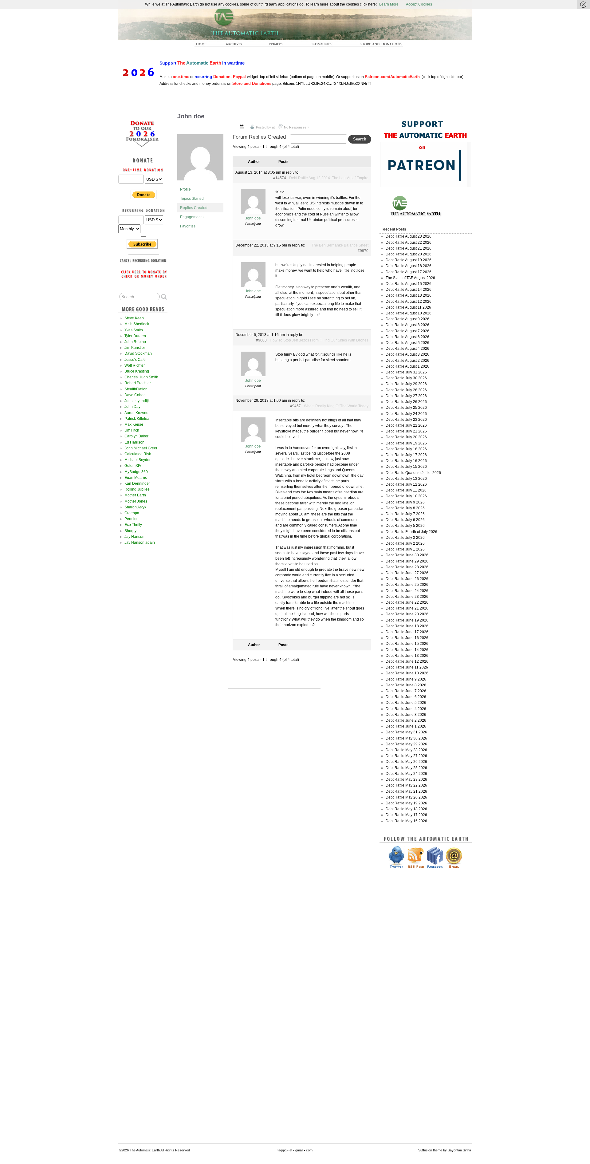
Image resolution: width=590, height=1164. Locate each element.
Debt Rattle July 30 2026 (406, 378)
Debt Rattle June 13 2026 (407, 655)
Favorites (187, 226)
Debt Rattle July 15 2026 (406, 466)
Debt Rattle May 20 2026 (406, 797)
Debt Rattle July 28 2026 (406, 390)
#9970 (363, 251)
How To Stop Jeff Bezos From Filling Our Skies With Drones (319, 340)
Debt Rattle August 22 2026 (408, 242)
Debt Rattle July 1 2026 (405, 549)
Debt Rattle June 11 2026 (407, 667)
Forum (322, 46)
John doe (190, 116)
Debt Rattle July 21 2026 (406, 431)
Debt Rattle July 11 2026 (406, 490)
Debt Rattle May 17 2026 (406, 815)
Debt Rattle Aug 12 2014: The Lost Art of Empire (328, 178)
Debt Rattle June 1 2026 (406, 726)
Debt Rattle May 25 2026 (406, 768)
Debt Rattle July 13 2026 (406, 478)
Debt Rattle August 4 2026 (407, 348)
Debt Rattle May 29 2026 (406, 744)
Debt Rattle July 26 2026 (406, 402)
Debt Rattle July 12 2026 (406, 484)
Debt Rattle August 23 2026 (408, 236)
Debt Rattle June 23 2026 (407, 596)
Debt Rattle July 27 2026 (406, 396)
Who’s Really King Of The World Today (336, 406)
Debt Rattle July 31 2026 (406, 372)
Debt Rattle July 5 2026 (405, 525)
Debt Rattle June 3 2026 (406, 714)
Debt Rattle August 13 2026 (408, 295)
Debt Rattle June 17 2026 (407, 632)
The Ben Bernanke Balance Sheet (340, 245)
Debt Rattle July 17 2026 (406, 455)
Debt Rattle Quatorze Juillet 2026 (413, 473)
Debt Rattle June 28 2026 (407, 567)
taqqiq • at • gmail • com (295, 1150)
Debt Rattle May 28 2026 (406, 750)
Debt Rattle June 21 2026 (407, 608)
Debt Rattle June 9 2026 (406, 679)
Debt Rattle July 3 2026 (405, 537)
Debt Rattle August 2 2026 (407, 360)
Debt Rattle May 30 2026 (406, 738)
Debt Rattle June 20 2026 (407, 614)
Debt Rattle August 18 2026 (408, 266)
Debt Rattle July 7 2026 (405, 514)
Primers (278, 46)
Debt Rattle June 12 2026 (407, 661)
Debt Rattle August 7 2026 (407, 331)
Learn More (389, 4)
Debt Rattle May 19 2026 (406, 803)
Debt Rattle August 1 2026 (407, 366)
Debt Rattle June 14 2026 (407, 650)
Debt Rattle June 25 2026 (407, 584)
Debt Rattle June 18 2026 (407, 626)
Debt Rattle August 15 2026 (408, 284)
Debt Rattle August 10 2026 (408, 313)
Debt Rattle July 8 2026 (405, 508)
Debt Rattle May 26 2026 (406, 762)
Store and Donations (373, 46)
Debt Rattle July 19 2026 (406, 443)
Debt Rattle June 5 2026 (406, 702)
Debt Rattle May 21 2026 (406, 791)
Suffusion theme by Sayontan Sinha (444, 1150)
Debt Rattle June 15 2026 (407, 643)
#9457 (295, 406)
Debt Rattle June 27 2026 (407, 573)
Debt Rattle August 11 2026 (408, 307)
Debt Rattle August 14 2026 (408, 289)
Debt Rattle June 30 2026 (407, 555)
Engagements (191, 217)
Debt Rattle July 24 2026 (406, 414)
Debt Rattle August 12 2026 (408, 301)
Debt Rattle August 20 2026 (408, 254)
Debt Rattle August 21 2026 (408, 248)
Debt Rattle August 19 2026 (408, 260)
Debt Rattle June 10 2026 (407, 673)
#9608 (261, 340)
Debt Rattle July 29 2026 (406, 384)
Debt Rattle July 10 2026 (406, 496)
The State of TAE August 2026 (410, 278)
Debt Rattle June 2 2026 (406, 720)
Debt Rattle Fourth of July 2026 (411, 532)
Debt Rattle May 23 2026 (406, 779)
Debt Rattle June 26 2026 (407, 579)
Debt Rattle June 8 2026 (406, 685)
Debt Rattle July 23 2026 (406, 419)
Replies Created (193, 208)
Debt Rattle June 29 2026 (407, 561)
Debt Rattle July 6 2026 (405, 520)
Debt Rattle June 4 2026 (406, 709)
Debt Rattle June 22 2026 (407, 602)
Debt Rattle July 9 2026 (405, 502)
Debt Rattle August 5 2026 (407, 343)
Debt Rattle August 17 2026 (408, 272)
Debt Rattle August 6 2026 (407, 337)
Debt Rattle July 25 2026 (406, 407)
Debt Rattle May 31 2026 (406, 732)
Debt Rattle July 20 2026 (406, 437)
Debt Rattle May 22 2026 (406, 785)
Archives (236, 46)
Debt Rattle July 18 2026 (406, 449)
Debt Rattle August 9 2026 (407, 319)
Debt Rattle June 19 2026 (407, 620)
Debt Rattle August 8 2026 (407, 325)
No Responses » (296, 127)
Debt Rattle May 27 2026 (406, 756)
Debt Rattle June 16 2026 (407, 638)
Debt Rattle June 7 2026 (406, 691)
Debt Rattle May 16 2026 (406, 821)
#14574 (279, 178)
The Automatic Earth (204, 46)
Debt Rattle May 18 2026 (406, 809)
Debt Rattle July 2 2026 (405, 543)
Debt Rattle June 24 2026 (407, 591)
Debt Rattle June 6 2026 (406, 697)
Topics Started (192, 198)
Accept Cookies (419, 4)
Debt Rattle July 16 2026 (406, 461)
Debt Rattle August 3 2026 (407, 354)
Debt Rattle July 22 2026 (406, 425)
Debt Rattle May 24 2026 (406, 773)
